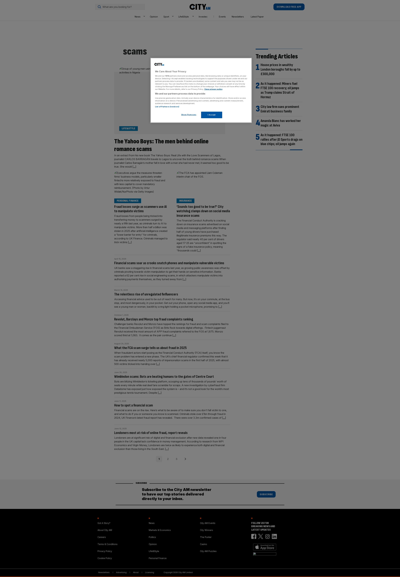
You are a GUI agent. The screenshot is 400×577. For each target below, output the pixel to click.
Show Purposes (188, 114)
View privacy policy (213, 89)
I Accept (212, 115)
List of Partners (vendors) (167, 106)
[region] (201, 90)
